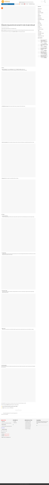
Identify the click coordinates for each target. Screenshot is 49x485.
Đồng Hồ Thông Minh (40, 12)
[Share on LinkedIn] (21, 410)
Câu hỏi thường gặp (27, 428)
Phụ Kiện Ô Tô (39, 27)
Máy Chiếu (39, 22)
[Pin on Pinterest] (19, 410)
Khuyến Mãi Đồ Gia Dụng (41, 19)
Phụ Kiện (39, 26)
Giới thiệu (15, 421)
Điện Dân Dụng (39, 8)
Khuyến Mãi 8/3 (40, 18)
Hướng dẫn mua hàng (28, 421)
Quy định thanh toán (28, 422)
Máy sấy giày (39, 23)
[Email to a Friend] (18, 410)
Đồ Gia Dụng (39, 11)
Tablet (38, 30)
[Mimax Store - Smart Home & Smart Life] (7, 1)
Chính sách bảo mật (27, 427)
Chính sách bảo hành (28, 426)
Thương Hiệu (39, 34)
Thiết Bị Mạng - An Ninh (41, 33)
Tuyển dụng (15, 422)
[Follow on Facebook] (41, 1)
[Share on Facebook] (16, 410)
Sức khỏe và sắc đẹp (40, 29)
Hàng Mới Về (39, 15)
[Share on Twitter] (17, 410)
